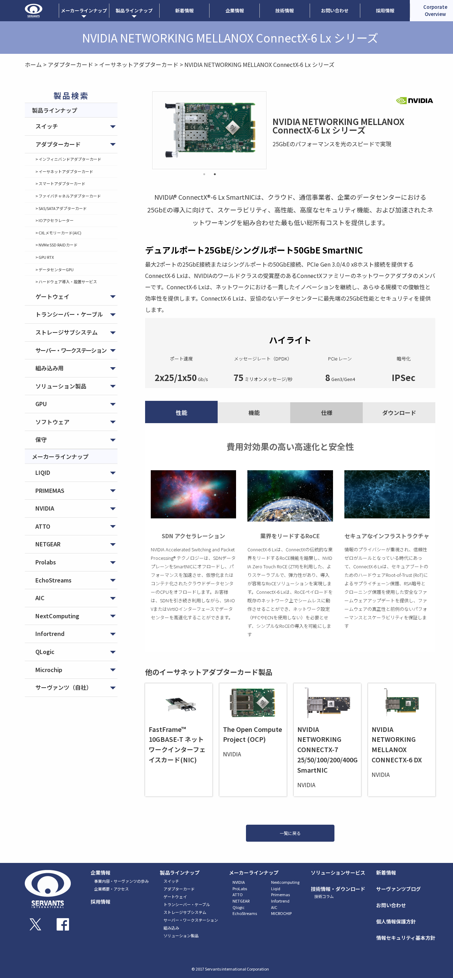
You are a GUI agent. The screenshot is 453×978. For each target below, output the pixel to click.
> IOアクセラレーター (54, 220)
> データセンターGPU (54, 269)
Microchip (48, 669)
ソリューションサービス (338, 872)
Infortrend (49, 633)
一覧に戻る (290, 833)
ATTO (42, 526)
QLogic (45, 651)
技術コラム (324, 896)
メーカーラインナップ (254, 872)
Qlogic (239, 907)
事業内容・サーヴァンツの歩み (121, 881)
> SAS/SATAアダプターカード (61, 208)
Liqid (275, 888)
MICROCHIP (281, 913)
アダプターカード (58, 144)
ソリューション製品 (60, 386)
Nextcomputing (285, 882)
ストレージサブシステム (66, 332)
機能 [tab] (254, 412)
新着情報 (184, 10)
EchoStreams (53, 580)
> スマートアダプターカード (60, 183)
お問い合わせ (335, 10)
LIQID (42, 472)
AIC (40, 597)
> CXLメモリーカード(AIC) (58, 232)
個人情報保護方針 (396, 921)
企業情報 (234, 10)
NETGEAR (48, 544)
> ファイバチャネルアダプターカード (68, 196)
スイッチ (46, 126)
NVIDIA (44, 508)
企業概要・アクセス (111, 889)
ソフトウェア (52, 421)
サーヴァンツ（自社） (63, 687)
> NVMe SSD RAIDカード (56, 245)
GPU (41, 403)
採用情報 (385, 10)
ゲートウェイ (52, 296)
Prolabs (45, 562)
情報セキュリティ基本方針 (405, 937)
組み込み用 (49, 368)
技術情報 (284, 10)
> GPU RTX (44, 257)
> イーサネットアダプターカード (64, 171)
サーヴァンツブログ (398, 888)
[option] (209, 130)
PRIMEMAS (49, 490)
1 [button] (204, 174)
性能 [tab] (181, 412)
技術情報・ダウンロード (338, 888)
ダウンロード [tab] (399, 412)
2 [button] (214, 174)
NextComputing (57, 616)
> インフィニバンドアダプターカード (68, 159)
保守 (41, 439)
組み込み (171, 928)
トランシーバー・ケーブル (69, 314)
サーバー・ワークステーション (70, 350)
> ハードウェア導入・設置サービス (66, 281)
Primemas (280, 894)
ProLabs (240, 888)
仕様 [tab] (326, 412)
